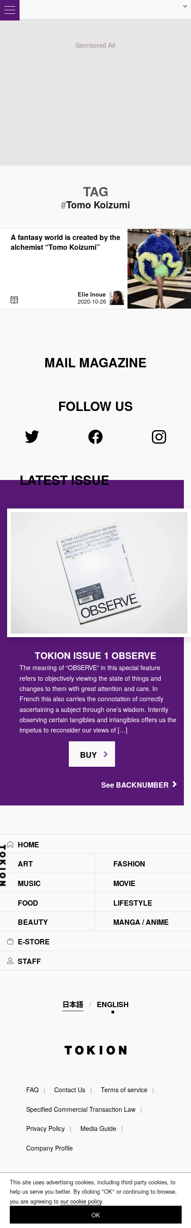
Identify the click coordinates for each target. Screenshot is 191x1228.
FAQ (32, 1089)
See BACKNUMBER (135, 785)
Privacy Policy (45, 1128)
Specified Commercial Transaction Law (80, 1109)
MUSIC (29, 883)
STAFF (29, 961)
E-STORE (34, 941)
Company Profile (49, 1147)
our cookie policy (81, 1201)
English (113, 1004)
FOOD (28, 903)
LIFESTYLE (132, 903)
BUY (88, 754)
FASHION (129, 863)
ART (25, 863)
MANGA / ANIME (141, 922)
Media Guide (98, 1128)
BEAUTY (33, 922)
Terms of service (124, 1089)
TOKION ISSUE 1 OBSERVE (95, 655)
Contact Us (69, 1089)
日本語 (73, 1004)
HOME (28, 844)
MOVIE (124, 883)
